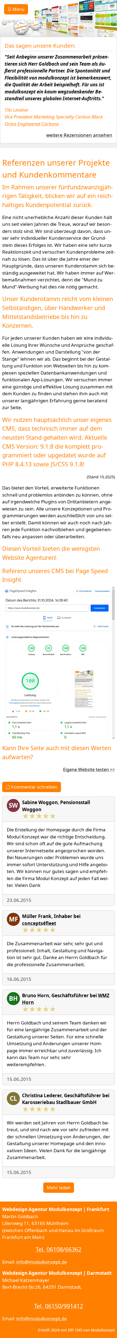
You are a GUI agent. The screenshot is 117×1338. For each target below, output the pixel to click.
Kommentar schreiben (33, 787)
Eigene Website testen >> (89, 770)
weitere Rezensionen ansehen (79, 135)
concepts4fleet (39, 923)
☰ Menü (16, 9)
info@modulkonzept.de (41, 1262)
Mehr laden (58, 1188)
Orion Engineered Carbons (32, 124)
